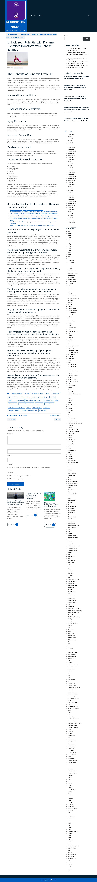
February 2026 (71, 147)
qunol (69, 710)
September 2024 (72, 182)
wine (69, 850)
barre (69, 329)
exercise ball (71, 464)
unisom (70, 821)
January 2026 (71, 149)
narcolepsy (70, 629)
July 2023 (70, 211)
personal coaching (72, 664)
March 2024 (71, 195)
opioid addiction (72, 656)
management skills (72, 585)
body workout (71, 348)
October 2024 (71, 180)
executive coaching (73, 462)
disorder (70, 437)
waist (69, 837)
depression (70, 427)
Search (66, 35)
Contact (41, 15)
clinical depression (72, 396)
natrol (69, 631)
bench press (71, 337)
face (69, 467)
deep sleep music (72, 419)
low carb (70, 575)
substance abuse (72, 771)
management (71, 583)
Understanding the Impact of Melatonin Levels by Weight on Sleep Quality (77, 62)
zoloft (69, 867)
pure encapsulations (73, 706)
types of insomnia (72, 814)
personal (70, 662)
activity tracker (72, 279)
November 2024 (72, 178)
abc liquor (70, 267)
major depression (72, 581)
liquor (69, 569)
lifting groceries (13, 403)
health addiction (72, 500)
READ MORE (13, 524)
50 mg (69, 256)
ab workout (71, 262)
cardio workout (72, 364)
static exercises (37, 407)
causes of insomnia (73, 375)
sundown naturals (72, 773)
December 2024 (72, 176)
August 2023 (71, 209)
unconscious (71, 819)
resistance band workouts (74, 723)
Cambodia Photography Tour (72, 107)
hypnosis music (72, 521)
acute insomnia (72, 281)
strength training (72, 762)
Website (9, 464)
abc (69, 264)
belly (69, 333)
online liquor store (72, 652)
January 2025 (71, 174)
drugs (69, 446)
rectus (69, 712)
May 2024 (70, 191)
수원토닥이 (67, 85)
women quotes (72, 854)
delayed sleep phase (73, 421)
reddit (69, 714)
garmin (69, 479)
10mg (69, 235)
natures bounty (72, 639)
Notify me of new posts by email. (17, 479)
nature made (71, 633)
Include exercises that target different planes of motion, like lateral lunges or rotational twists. (34, 213)
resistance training (73, 727)
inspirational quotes (73, 537)
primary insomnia (72, 692)
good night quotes (73, 485)
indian (69, 529)
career (69, 369)
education (70, 452)
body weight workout (73, 346)
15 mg (69, 237)
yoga (69, 860)
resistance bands (72, 725)
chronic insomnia (72, 389)
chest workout (71, 385)
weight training (72, 848)
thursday (70, 802)
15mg (69, 239)
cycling (47, 393)
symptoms (70, 775)
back (69, 319)
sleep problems (72, 746)
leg (69, 554)
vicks (69, 829)
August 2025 (71, 159)
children (70, 387)
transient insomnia (73, 808)
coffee (70, 402)
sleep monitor (71, 744)
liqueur (69, 567)
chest (69, 383)
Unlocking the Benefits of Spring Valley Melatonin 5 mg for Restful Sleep (77, 66)
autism (69, 317)
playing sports (39, 403)
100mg (69, 233)
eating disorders (72, 450)
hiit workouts (71, 510)
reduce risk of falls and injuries (16, 407)
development (71, 433)
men (69, 604)
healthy (10, 400)
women (70, 852)
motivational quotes (73, 623)
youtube (70, 862)
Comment (10, 433)
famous (70, 471)
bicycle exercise (72, 339)
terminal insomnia (72, 796)
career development (73, 371)
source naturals (72, 754)
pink (69, 675)
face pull (70, 469)
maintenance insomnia (73, 579)
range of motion (49, 403)
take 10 (70, 777)
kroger (69, 542)
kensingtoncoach (56, 415)
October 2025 (71, 155)
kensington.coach (12, 34)
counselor (70, 410)
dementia (70, 425)
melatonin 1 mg (71, 596)
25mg (69, 250)
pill (68, 673)
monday (70, 619)
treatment (70, 810)
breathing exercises (73, 352)
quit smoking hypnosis (73, 708)
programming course (73, 696)
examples (70, 458)
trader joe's (71, 806)
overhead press (72, 658)
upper (69, 823)
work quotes (71, 856)
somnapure (71, 750)
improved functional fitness (33, 400)
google (69, 487)
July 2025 (70, 161)
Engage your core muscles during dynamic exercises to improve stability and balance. (31, 217)
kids (69, 539)
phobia (69, 671)
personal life (71, 669)
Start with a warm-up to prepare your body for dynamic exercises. (26, 210)
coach (69, 398)
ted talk (70, 792)
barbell (69, 325)
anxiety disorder (72, 308)
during (69, 448)
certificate (70, 377)
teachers (70, 787)
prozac (69, 700)
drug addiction (71, 444)
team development (73, 789)
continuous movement (37, 393)
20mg (69, 246)
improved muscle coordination (50, 400)
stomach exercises (73, 760)
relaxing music (71, 717)
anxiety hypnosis (72, 312)
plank (69, 677)
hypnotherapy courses (73, 525)
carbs (69, 360)
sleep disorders (72, 739)
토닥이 (66, 118)
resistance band (72, 721)
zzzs (69, 871)
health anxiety (71, 502)
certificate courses (73, 381)
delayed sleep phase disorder (75, 423)
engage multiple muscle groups (40, 397)
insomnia (70, 533)
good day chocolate (73, 483)
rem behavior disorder (73, 719)
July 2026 (70, 136)
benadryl (70, 335)
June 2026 (70, 138)
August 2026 (71, 134)
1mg (69, 242)
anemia (70, 304)
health (69, 498)
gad (69, 477)
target (69, 785)
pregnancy (70, 689)
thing (69, 800)
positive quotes (72, 685)
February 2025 (71, 172)
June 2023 (70, 213)
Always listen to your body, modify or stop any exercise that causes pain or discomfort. (32, 225)
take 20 (70, 781)
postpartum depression (74, 687)
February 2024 (71, 197)
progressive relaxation (73, 698)
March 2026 (71, 145)
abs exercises (71, 275)
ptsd (69, 704)
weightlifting (42, 410)
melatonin (70, 594)
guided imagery (72, 492)
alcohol (70, 294)
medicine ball (71, 587)
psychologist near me (73, 702)
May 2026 (70, 141)
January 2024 (71, 199)
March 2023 (71, 220)
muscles (70, 625)
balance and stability (17, 393)
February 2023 (71, 222)
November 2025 (72, 153)
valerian (70, 827)
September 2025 (72, 157)
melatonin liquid (72, 600)
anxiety (70, 306)
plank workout (71, 679)
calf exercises (71, 354)
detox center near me (73, 431)
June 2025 (70, 163)
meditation (70, 589)
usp (69, 825)
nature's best (71, 635)
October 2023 (71, 205)
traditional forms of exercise (29, 410)
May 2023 (70, 216)
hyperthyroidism (72, 517)
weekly (69, 844)
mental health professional (75, 610)
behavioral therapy (72, 331)
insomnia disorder (72, 535)
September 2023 (72, 207)
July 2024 (70, 186)
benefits (27, 393)
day (69, 417)
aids (69, 292)
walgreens (70, 839)
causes (70, 373)
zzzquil (69, 869)
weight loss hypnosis (73, 846)
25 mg (69, 248)
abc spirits (70, 269)
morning (70, 621)
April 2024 (70, 193)
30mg (69, 254)
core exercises (71, 404)
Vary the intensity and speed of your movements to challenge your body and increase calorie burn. (34, 215)
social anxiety (71, 748)
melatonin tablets (72, 602)
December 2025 (72, 151)
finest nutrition (72, 473)
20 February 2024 (13, 415)
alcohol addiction (72, 296)
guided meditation (72, 494)
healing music (71, 496)
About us (33, 15)
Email (9, 455)
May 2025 (70, 166)
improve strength (19, 400)
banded (70, 323)
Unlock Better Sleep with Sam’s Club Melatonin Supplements (76, 49)
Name (9, 447)
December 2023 (72, 201)
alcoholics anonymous (73, 298)
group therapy (71, 489)
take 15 (70, 779)
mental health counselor (74, 608)
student (70, 767)
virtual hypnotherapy (73, 831)
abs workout (71, 277)
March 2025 (71, 170)
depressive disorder (73, 429)
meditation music (72, 592)
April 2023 (70, 218)
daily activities (55, 393)
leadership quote (72, 548)
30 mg (69, 252)
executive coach (72, 460)
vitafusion (70, 833)
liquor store (71, 573)
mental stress (71, 614)
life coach (70, 558)
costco (70, 408)
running (28, 407)
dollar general (71, 439)
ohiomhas (70, 648)
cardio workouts (72, 367)
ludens (69, 577)
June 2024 (70, 188)
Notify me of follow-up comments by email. (20, 476)
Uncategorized (25, 34)
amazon (70, 302)
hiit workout (71, 508)
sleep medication (72, 742)
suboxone (70, 769)
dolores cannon (72, 442)
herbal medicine (72, 506)
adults (69, 287)
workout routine (72, 858)
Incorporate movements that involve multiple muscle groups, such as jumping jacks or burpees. (34, 211)
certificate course (72, 379)
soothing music (72, 752)
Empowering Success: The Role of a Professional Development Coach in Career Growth (77, 54)
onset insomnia (72, 654)
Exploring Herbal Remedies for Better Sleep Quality (76, 59)
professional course (73, 694)
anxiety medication (72, 314)
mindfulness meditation (74, 617)
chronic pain (71, 392)
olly (69, 650)
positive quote (71, 683)
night (69, 644)
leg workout (71, 556)
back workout (71, 321)
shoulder (70, 733)
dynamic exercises (24, 397)
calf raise (70, 356)
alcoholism (70, 300)
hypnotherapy (71, 523)
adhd (69, 285)
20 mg (69, 244)
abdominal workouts (73, 273)
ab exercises (71, 260)
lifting (69, 564)
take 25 (70, 783)
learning (70, 552)
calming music (71, 358)
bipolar (69, 342)
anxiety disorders (72, 310)
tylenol (69, 812)
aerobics (70, 289)
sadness (70, 729)
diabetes (70, 435)
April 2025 (70, 168)
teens (69, 794)
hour (69, 514)
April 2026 (70, 143)
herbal (69, 504)
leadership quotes (72, 550)
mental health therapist (74, 612)
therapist (70, 798)
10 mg (69, 231)
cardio (69, 362)
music (69, 627)
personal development (73, 667)
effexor (70, 454)
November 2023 (72, 203)
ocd (69, 646)
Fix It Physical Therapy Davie (72, 76)
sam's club (70, 731)
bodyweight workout (73, 350)
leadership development (74, 546)
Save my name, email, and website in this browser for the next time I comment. (30, 467)
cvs (69, 412)
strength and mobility (14, 410)
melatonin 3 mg (71, 598)
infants (70, 531)
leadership (70, 544)
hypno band (71, 519)
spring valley (71, 758)
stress (69, 764)
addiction (70, 283)
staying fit (46, 407)
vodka (69, 835)
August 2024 (71, 184)
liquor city (70, 571)
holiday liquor (71, 512)
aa (68, 258)
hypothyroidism (72, 527)
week (69, 842)
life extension (71, 560)
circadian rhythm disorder (74, 394)
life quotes (71, 562)
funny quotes (71, 475)
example (70, 456)
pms (69, 681)
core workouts (71, 406)
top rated (70, 804)
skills (69, 737)
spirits (69, 756)
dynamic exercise (13, 397)
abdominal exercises (73, 271)
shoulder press (71, 735)
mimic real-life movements (26, 403)
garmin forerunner (72, 481)
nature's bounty (72, 637)
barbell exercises (72, 327)
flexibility (52, 397)
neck (69, 642)
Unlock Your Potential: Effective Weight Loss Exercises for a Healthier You (75, 88)
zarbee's (70, 864)
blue (69, 344)
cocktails (70, 400)
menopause (71, 606)
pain (69, 660)
